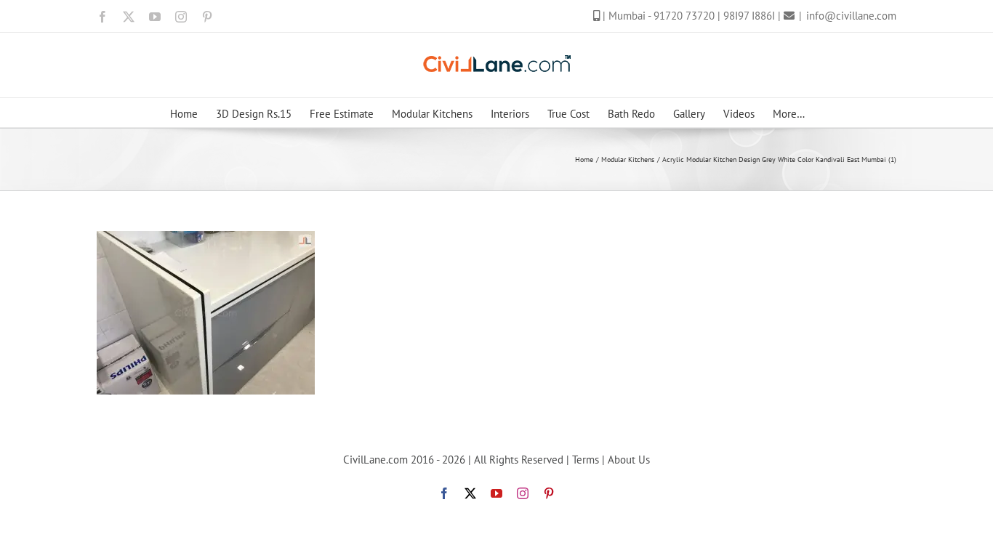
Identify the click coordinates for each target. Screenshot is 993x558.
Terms (585, 459)
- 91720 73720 (682, 16)
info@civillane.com (851, 16)
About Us (629, 459)
